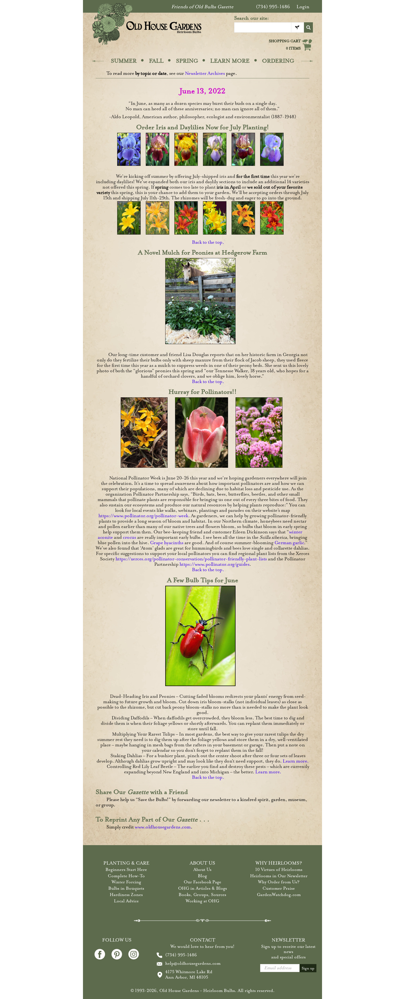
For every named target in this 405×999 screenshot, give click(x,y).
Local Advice (126, 901)
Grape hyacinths (167, 543)
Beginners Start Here (126, 869)
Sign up (308, 968)
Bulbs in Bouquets (126, 888)
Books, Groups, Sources (202, 894)
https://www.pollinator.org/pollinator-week (143, 516)
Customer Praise (278, 888)
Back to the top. (208, 242)
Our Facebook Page (202, 882)
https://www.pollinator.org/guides (215, 564)
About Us (202, 869)
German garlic (289, 543)
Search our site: (251, 18)
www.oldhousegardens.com (163, 827)
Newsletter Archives (205, 73)
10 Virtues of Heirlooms (278, 869)
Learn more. (296, 761)
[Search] (308, 27)
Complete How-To (126, 876)
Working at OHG (202, 901)
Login (302, 7)
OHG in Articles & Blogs (202, 888)
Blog (202, 876)
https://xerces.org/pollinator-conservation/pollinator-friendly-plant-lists (191, 559)
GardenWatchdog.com (279, 894)
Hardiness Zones (126, 894)
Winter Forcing (126, 882)
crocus (129, 537)
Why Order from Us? (279, 882)
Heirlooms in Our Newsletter (279, 876)
